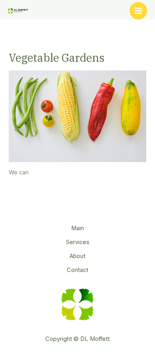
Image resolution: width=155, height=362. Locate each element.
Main (77, 228)
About (77, 256)
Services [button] (77, 242)
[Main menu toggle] (138, 11)
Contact (77, 270)
